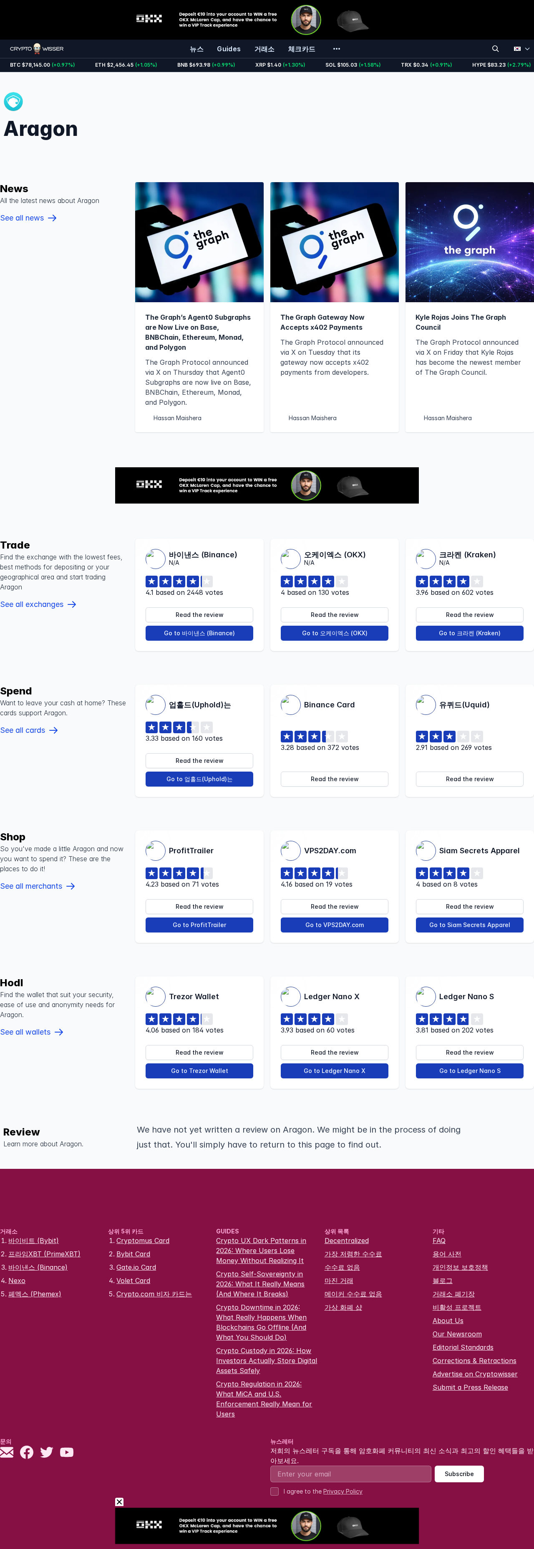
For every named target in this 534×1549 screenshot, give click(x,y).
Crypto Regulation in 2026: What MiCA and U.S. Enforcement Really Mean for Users (264, 1399)
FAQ (439, 1240)
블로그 (443, 1280)
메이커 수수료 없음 (353, 1294)
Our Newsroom (457, 1334)
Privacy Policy (343, 1491)
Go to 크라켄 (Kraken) (470, 633)
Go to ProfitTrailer (199, 924)
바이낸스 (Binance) (38, 1267)
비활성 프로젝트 (457, 1307)
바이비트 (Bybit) (33, 1240)
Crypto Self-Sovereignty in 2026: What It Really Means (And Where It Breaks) (260, 1284)
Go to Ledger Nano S (470, 1070)
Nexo (16, 1280)
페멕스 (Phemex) (34, 1294)
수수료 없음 (342, 1267)
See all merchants (31, 886)
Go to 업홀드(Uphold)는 (199, 778)
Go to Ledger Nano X (334, 1070)
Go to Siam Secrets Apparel (469, 924)
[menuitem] (197, 49)
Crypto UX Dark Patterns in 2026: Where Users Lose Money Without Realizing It (261, 1250)
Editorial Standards (463, 1347)
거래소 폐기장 (454, 1294)
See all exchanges (31, 604)
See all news (22, 217)
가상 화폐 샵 (343, 1307)
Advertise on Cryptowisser (475, 1374)
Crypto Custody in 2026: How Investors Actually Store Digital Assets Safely (266, 1360)
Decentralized (347, 1240)
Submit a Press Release (470, 1387)
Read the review (200, 614)
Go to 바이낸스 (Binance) (199, 633)
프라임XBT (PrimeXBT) (44, 1254)
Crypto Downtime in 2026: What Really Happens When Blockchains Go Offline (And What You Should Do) (261, 1322)
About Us (448, 1320)
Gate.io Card (136, 1267)
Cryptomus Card (142, 1240)
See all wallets (25, 1032)
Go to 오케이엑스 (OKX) (335, 633)
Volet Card (133, 1280)
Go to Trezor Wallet (199, 1070)
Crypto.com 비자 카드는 (154, 1294)
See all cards (22, 730)
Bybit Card (133, 1254)
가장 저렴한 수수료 (353, 1254)
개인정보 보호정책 (460, 1267)
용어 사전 (447, 1254)
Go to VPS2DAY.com (334, 924)
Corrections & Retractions (474, 1360)
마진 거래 (339, 1280)
